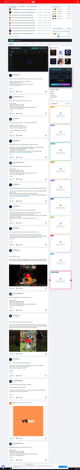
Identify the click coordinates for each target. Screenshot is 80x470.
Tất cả (11, 44)
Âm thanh (41, 44)
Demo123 (58, 33)
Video (34, 44)
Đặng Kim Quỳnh (60, 18)
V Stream (15, 249)
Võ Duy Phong (59, 16)
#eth (25, 368)
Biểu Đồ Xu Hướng (35, 48)
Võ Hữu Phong (59, 11)
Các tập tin (49, 44)
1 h (13, 76)
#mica (38, 237)
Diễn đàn (17, 36)
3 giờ (14, 185)
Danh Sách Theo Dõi (43, 48)
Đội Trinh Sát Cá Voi (17, 96)
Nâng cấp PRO (60, 84)
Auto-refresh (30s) (63, 36)
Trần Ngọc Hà (59, 13)
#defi (41, 237)
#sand (23, 152)
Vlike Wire (15, 74)
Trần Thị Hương (59, 9)
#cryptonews (18, 85)
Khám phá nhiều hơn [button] (17, 467)
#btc (23, 368)
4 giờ (14, 251)
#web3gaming (30, 152)
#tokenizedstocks (25, 196)
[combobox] (19, 2)
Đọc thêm (11, 88)
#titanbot (52, 91)
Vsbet (14, 402)
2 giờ (14, 120)
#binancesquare (12, 85)
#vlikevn (52, 93)
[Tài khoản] (77, 2)
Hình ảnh (26, 44)
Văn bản (19, 44)
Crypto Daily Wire (17, 380)
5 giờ (14, 360)
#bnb (25, 152)
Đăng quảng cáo (68, 103)
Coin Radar (15, 118)
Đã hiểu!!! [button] (61, 466)
